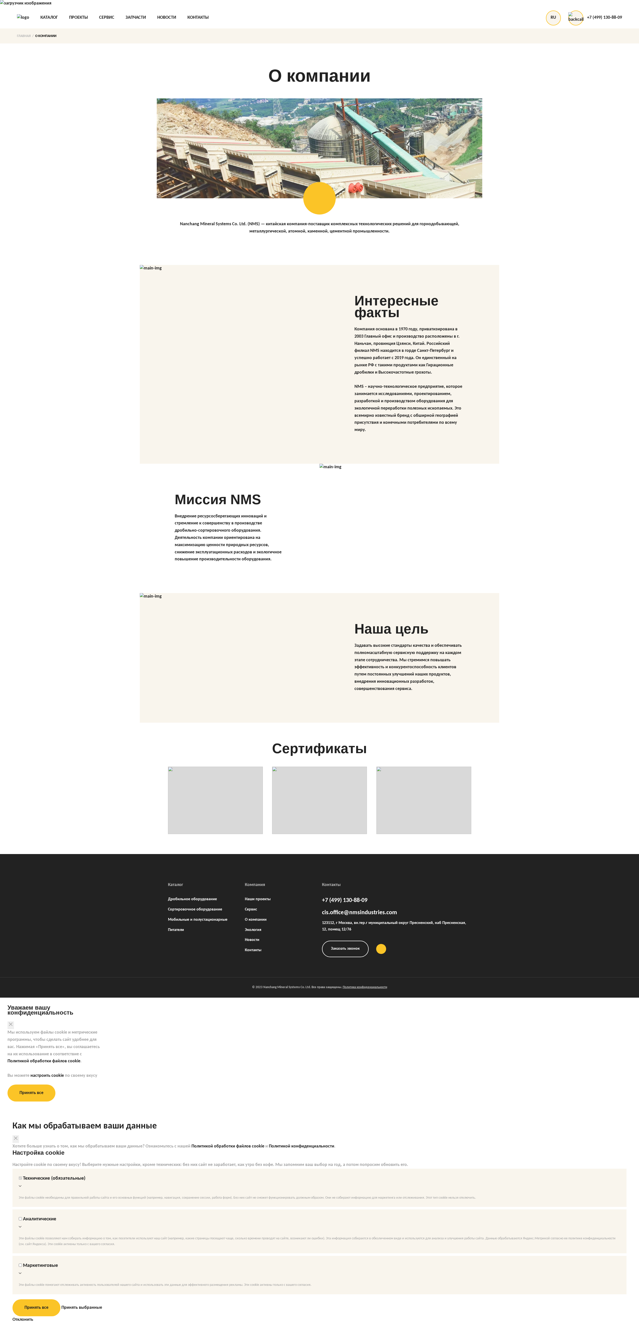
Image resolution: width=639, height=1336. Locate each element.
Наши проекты (258, 899)
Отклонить (22, 1319)
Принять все (31, 1093)
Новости (252, 940)
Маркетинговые (40, 1265)
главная (24, 36)
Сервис (251, 909)
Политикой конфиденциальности (301, 1146)
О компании (45, 36)
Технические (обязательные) (54, 1178)
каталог (49, 17)
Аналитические (39, 1219)
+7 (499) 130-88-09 (604, 17)
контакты (198, 17)
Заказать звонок (345, 949)
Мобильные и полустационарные (197, 920)
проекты (78, 17)
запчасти (136, 17)
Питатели (176, 930)
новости (166, 17)
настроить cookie (47, 1075)
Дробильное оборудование (192, 899)
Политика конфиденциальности (365, 987)
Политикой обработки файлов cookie (43, 1061)
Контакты (253, 950)
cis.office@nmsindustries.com (359, 913)
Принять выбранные (81, 1307)
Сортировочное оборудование (195, 909)
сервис (106, 17)
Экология (253, 930)
